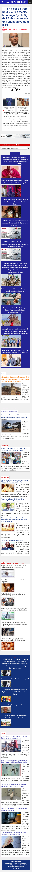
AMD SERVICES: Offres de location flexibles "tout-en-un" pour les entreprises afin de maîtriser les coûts (15, 244)
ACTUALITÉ (6, 116)
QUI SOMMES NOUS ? (15, 127)
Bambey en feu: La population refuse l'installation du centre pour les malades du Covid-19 (14, 624)
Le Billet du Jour (12, 116)
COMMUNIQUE (26, 123)
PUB (22, 127)
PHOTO (26, 121)
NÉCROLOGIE (22, 125)
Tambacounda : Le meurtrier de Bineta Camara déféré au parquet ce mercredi (14, 416)
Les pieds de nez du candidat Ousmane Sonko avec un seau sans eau (14, 737)
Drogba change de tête (15, 705)
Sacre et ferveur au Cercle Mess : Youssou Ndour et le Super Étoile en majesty (15, 181)
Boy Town (20, 118)
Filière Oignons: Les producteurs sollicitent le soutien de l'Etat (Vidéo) (13, 639)
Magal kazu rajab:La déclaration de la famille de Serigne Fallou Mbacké (13, 566)
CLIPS (22, 563)
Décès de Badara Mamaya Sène (12, 540)
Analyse (26, 125)
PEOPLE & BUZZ (20, 121)
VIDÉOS (5, 125)
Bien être (9, 127)
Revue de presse (10, 125)
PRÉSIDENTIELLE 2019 (11, 128)
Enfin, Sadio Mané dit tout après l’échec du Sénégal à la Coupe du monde (14, 449)
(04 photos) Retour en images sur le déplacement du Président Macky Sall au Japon (15, 691)
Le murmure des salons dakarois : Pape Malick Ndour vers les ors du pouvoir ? (15, 351)
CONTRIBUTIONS (18, 123)
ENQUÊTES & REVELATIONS (9, 123)
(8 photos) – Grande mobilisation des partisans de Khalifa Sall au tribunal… (15, 716)
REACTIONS (9, 120)
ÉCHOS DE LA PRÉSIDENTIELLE (19, 120)
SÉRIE (9, 563)
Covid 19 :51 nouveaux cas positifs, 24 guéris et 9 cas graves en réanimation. (14, 609)
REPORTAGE (15, 563)
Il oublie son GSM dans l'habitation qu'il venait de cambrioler (14, 809)
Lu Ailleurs (26, 127)
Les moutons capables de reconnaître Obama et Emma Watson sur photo (13, 785)
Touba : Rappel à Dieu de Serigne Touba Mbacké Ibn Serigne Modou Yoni (14, 481)
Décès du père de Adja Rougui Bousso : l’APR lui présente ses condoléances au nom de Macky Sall (23, 112)
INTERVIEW (16, 125)
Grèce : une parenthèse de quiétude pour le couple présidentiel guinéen (15, 290)
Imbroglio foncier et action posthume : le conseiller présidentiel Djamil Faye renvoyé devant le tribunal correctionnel (15, 331)
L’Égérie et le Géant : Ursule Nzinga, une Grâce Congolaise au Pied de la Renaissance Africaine (15, 310)
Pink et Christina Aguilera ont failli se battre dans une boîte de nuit (13, 833)
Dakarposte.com (16, 2)
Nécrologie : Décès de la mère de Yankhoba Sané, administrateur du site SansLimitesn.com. (14, 519)
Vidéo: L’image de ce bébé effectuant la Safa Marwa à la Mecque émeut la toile (14, 761)
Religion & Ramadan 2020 (12, 118)
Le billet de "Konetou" (21, 128)
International (14, 121)
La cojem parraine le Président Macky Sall (15, 679)
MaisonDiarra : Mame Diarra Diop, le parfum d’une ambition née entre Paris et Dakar (15, 201)
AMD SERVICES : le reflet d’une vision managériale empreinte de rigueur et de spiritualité (15, 223)
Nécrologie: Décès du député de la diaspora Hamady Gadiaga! (12, 500)
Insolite (5, 127)
